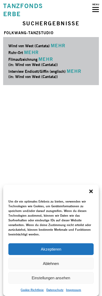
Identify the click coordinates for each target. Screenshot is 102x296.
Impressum (73, 290)
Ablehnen (51, 263)
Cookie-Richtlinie (32, 290)
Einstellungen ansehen (51, 278)
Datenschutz (54, 290)
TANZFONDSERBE (23, 10)
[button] (91, 191)
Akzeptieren (51, 249)
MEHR (58, 45)
